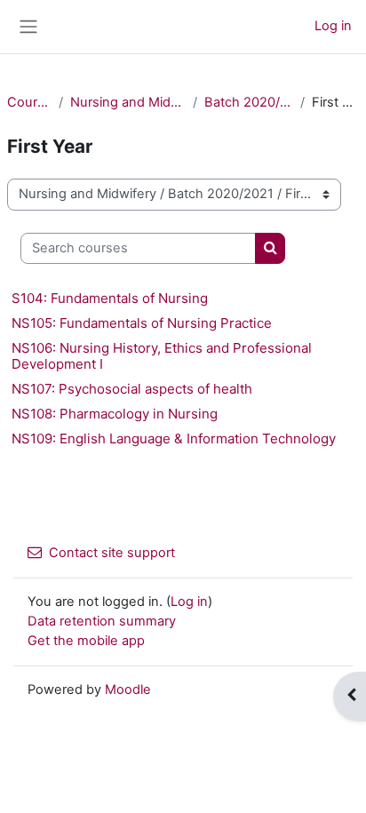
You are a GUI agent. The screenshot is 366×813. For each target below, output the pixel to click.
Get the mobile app (86, 641)
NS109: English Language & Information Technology (174, 438)
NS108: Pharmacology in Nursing (115, 413)
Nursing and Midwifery (128, 102)
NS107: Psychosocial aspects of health (132, 388)
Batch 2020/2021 (248, 102)
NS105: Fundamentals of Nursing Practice (142, 323)
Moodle (128, 689)
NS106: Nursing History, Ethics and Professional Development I (162, 355)
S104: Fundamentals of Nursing (110, 298)
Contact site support (112, 553)
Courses (29, 102)
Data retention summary (102, 621)
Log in (333, 26)
